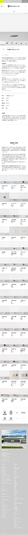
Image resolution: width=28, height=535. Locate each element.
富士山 (15, 478)
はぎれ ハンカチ (16, 475)
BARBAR (14, 144)
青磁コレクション (4, 490)
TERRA (15, 504)
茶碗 (15, 466)
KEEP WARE (16, 469)
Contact (3, 508)
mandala (15, 510)
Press (3, 503)
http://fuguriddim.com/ (6, 90)
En (3, 6)
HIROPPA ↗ (4, 517)
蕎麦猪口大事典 (17, 468)
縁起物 (15, 486)
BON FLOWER (16, 513)
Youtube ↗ (4, 515)
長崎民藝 (15, 492)
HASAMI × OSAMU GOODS (7, 483)
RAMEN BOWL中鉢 (17, 518)
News (3, 502)
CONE (15, 523)
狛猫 (15, 480)
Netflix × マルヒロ (17, 521)
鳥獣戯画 (15, 507)
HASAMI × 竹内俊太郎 (6, 478)
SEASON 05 (4, 472)
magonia (15, 506)
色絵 (15, 494)
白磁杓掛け (16, 483)
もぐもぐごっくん (16, 497)
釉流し (15, 489)
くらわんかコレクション (5, 489)
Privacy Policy (4, 511)
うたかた (15, 472)
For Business (4, 506)
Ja (1, 6)
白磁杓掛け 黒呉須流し (18, 503)
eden (15, 512)
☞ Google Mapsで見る (6, 457)
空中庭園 (15, 509)
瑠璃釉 (15, 481)
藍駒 (15, 488)
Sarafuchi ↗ (4, 514)
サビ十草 (15, 495)
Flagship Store (4, 505)
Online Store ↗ (5, 512)
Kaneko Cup (16, 524)
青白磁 (15, 526)
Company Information (6, 509)
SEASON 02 (4, 468)
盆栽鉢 (15, 485)
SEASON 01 (4, 466)
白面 (15, 501)
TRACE (15, 520)
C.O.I (15, 515)
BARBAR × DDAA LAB (18, 527)
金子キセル (16, 491)
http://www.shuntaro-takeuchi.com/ (9, 75)
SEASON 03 (4, 469)
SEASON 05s (4, 474)
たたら (15, 474)
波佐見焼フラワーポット (6, 496)
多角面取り (16, 477)
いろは (15, 471)
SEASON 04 (4, 471)
